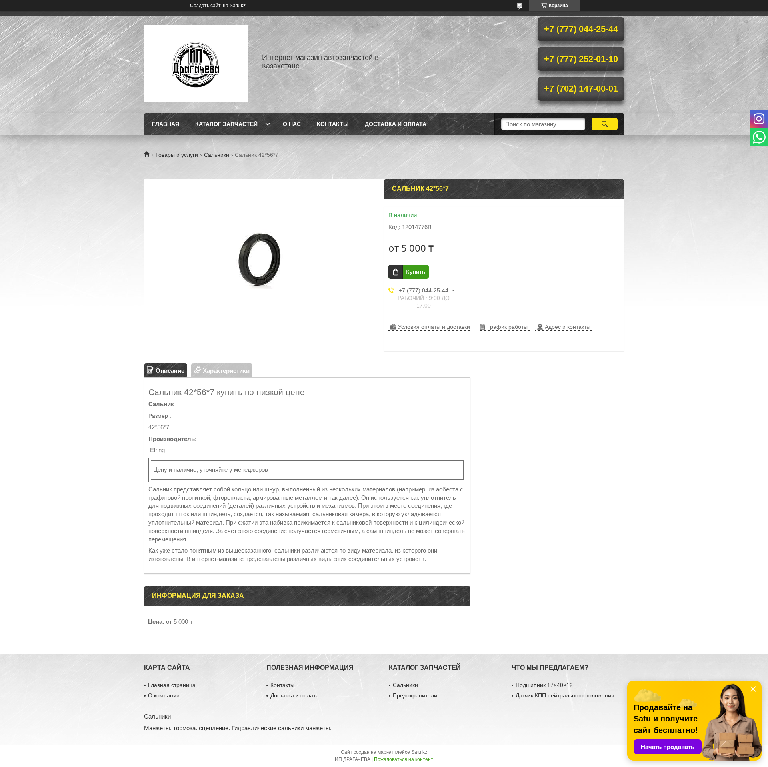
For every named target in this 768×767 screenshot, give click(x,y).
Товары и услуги (176, 155)
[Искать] (605, 124)
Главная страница (172, 685)
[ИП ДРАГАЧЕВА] (196, 62)
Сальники (216, 155)
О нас (292, 124)
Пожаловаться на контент (403, 759)
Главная (165, 124)
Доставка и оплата (395, 124)
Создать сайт (205, 5)
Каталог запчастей (226, 124)
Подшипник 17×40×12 (544, 685)
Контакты (333, 124)
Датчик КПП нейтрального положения (565, 695)
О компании (164, 695)
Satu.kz (419, 752)
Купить (415, 271)
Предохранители (415, 695)
